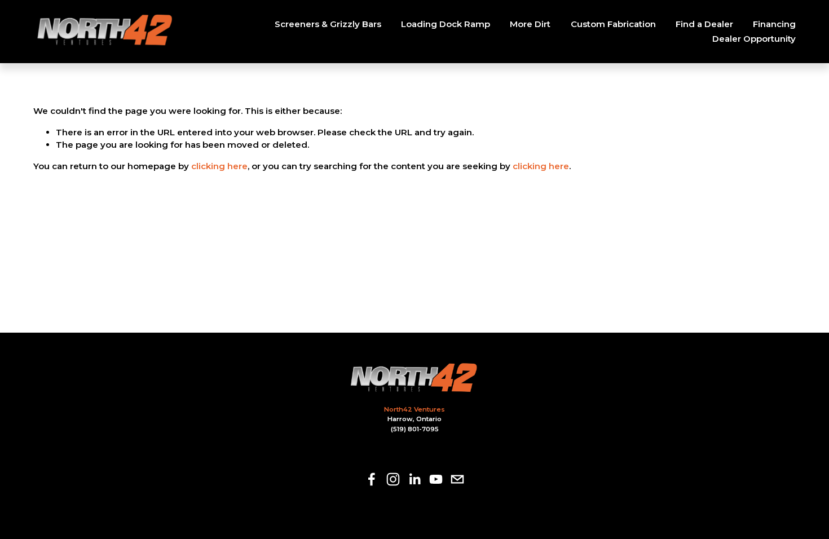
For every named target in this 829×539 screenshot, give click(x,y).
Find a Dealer (704, 24)
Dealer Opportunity (754, 38)
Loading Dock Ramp (445, 24)
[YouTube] (436, 479)
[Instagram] (393, 479)
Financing (774, 24)
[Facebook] (371, 479)
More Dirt (530, 24)
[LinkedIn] (414, 479)
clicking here (219, 166)
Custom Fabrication (613, 24)
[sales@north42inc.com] (457, 479)
